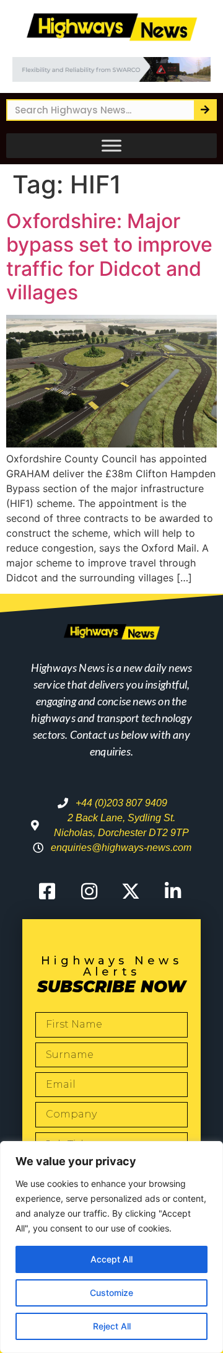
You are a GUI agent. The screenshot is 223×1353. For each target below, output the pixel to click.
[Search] (205, 110)
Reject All (112, 1326)
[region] (111, 1247)
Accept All (111, 1259)
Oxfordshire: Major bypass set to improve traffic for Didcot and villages (109, 256)
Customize (111, 1292)
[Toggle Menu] (111, 146)
